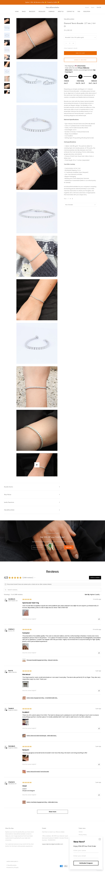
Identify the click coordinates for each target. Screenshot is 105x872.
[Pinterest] (72, 198)
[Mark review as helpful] (99, 619)
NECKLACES (42, 11)
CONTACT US (70, 11)
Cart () (99, 7)
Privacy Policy (83, 834)
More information (69, 204)
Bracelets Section (8, 487)
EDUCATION (86, 11)
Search (92, 7)
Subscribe (69, 547)
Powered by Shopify (12, 867)
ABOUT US (60, 11)
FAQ (79, 11)
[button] (35, 578)
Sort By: (87, 594)
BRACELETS (32, 11)
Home (80, 832)
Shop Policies (7, 494)
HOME (17, 11)
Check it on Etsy (80, 60)
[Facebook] (68, 198)
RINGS (24, 11)
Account (87, 7)
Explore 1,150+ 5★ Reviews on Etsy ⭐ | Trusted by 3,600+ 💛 (33, 2)
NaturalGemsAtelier (9, 510)
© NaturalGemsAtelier (11, 865)
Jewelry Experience (9, 502)
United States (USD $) (12, 861)
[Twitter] (70, 198)
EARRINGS (51, 11)
